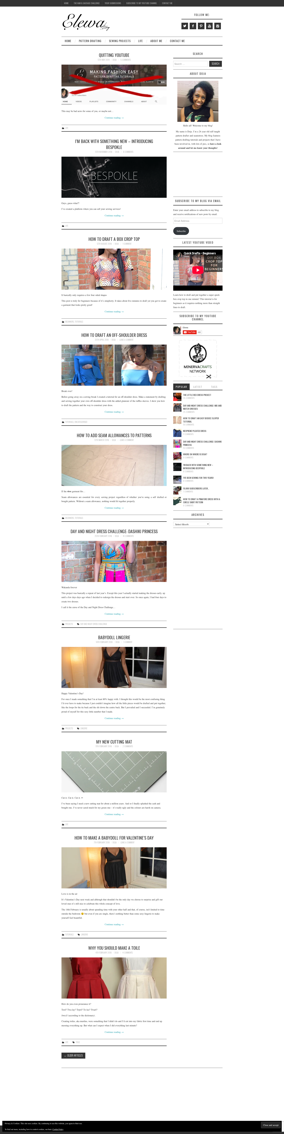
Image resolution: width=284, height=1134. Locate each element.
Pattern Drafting (90, 41)
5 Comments (125, 59)
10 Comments (128, 536)
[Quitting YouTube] (114, 85)
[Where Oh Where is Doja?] (177, 456)
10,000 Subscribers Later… (196, 488)
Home (66, 3)
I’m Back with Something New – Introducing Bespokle (114, 144)
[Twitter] (184, 26)
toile (78, 1042)
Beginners (69, 321)
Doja (115, 59)
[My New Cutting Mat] (114, 771)
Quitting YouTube (114, 55)
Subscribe (181, 231)
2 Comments (128, 746)
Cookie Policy (57, 1129)
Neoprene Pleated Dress (194, 431)
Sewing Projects (120, 41)
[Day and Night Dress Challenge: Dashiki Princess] (114, 561)
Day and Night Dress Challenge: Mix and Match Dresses (202, 407)
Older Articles (73, 1055)
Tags (214, 386)
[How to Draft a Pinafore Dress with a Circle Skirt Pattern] (177, 501)
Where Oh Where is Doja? (195, 454)
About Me (156, 41)
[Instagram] (217, 26)
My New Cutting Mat (114, 741)
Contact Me (167, 3)
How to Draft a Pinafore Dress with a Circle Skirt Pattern (201, 500)
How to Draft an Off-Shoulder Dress (114, 335)
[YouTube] (209, 26)
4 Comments (127, 952)
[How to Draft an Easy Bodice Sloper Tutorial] (177, 420)
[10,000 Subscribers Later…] (177, 490)
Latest (197, 386)
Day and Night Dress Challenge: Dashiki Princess (114, 531)
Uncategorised (80, 421)
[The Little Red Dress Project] (177, 397)
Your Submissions (113, 3)
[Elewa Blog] (86, 22)
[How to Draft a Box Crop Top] (114, 269)
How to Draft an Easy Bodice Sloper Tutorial (201, 419)
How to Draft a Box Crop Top (114, 239)
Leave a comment (126, 339)
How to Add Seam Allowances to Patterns (114, 435)
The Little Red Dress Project (197, 395)
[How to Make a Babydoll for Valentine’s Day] (114, 867)
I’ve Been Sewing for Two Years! (198, 477)
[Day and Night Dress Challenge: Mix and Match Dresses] (177, 407)
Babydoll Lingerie (114, 637)
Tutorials (79, 321)
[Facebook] (193, 26)
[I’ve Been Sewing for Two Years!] (177, 480)
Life (140, 41)
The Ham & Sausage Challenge (87, 3)
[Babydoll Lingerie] (114, 667)
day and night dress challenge (93, 624)
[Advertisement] (198, 174)
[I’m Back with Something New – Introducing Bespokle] (114, 177)
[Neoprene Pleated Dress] (177, 433)
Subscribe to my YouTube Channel (141, 3)
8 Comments (128, 151)
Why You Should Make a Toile (114, 948)
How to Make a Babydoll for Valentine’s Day (114, 837)
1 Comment (127, 243)
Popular (181, 386)
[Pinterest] (201, 26)
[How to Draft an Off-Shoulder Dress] (114, 365)
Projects (69, 624)
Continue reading (114, 117)
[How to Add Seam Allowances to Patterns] (114, 465)
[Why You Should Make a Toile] (114, 978)
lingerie (83, 728)
